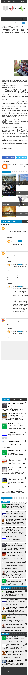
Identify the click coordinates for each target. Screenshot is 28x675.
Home (5, 1)
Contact (14, 1)
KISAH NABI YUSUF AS (12, 536)
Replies (10, 237)
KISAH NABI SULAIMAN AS (12, 511)
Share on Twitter (22, 157)
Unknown (9, 228)
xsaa (8, 252)
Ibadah (4, 36)
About (9, 1)
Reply (8, 257)
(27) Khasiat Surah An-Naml (13, 504)
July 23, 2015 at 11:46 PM (16, 252)
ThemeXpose (19, 673)
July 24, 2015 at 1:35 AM (19, 275)
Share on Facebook (9, 157)
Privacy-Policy (21, 1)
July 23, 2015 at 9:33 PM (18, 228)
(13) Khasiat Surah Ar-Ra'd (12, 580)
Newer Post (4, 395)
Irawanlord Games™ (12, 319)
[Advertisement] (15, 14)
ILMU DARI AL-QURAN (18, 671)
